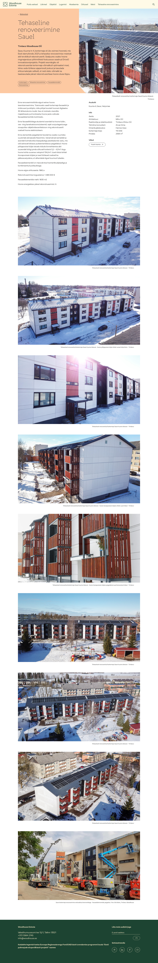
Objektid (53, 4)
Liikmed (43, 4)
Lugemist (63, 4)
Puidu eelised (32, 4)
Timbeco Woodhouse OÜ (30, 46)
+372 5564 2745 (25, 936)
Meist (93, 4)
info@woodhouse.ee (27, 938)
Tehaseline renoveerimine (108, 4)
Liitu (136, 938)
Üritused (84, 4)
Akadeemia (73, 4)
